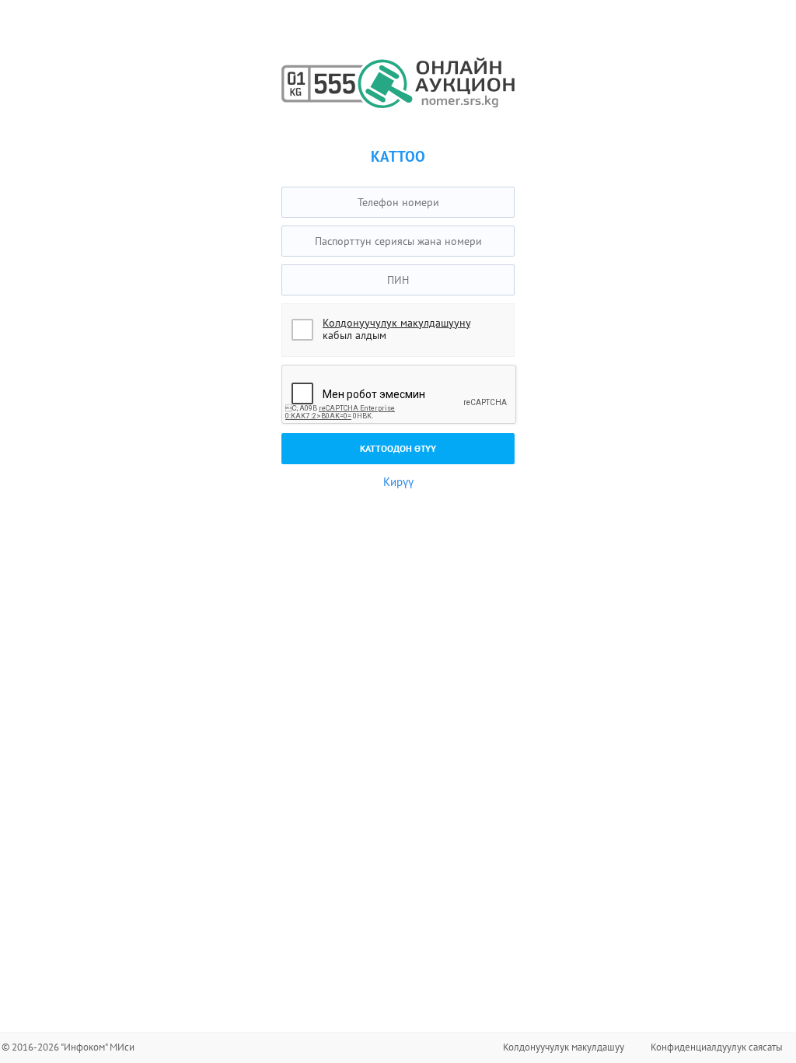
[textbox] (398, 202)
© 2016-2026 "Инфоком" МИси (68, 1047)
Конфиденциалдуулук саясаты (717, 1047)
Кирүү (398, 481)
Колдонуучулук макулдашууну (396, 323)
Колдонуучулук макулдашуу (563, 1047)
